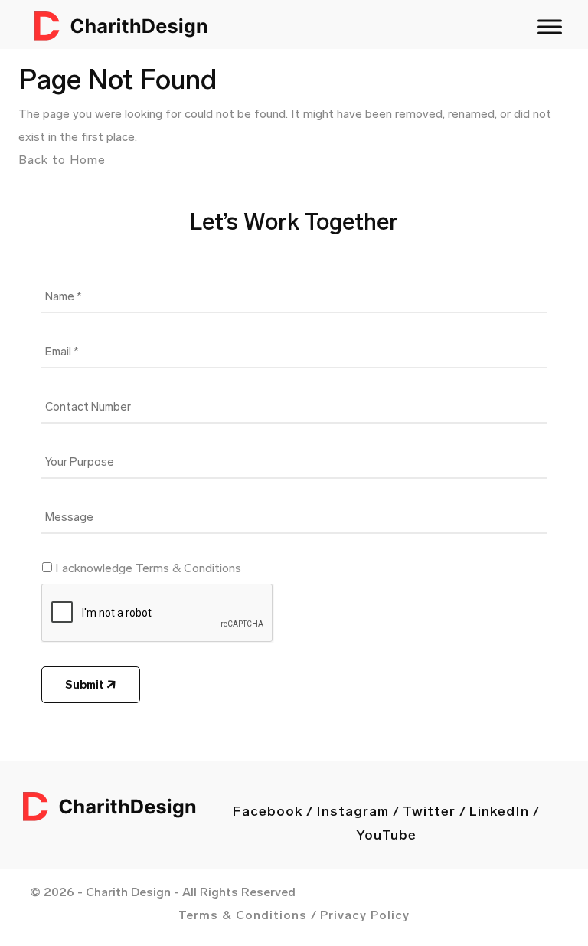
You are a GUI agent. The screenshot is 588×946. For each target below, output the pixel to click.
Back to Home (62, 159)
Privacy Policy (365, 915)
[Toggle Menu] (549, 26)
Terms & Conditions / (247, 915)
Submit (85, 685)
